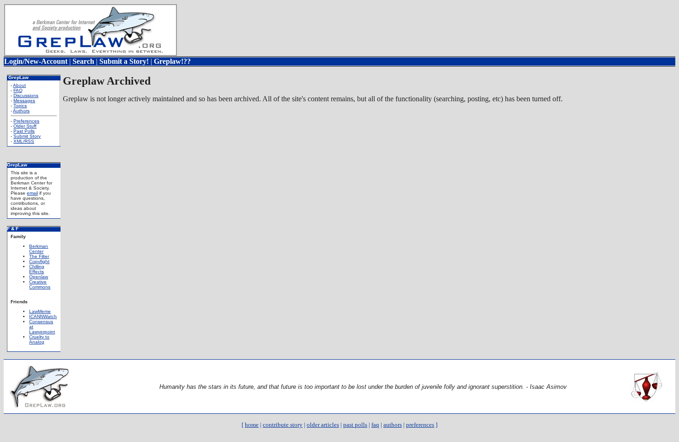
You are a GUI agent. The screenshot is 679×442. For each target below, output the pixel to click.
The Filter (39, 256)
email (32, 193)
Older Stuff (24, 126)
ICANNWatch (43, 316)
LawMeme (40, 311)
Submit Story (27, 136)
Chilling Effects (36, 269)
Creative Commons (39, 284)
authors (392, 424)
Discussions (25, 95)
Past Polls (24, 131)
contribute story (283, 424)
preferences (420, 424)
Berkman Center (38, 249)
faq (375, 424)
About (19, 85)
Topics (20, 105)
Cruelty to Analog (39, 339)
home (252, 424)
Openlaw (38, 276)
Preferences (26, 120)
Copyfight (39, 261)
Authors (21, 110)
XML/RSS (23, 141)
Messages (24, 100)
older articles (323, 424)
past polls (355, 424)
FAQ (18, 90)
